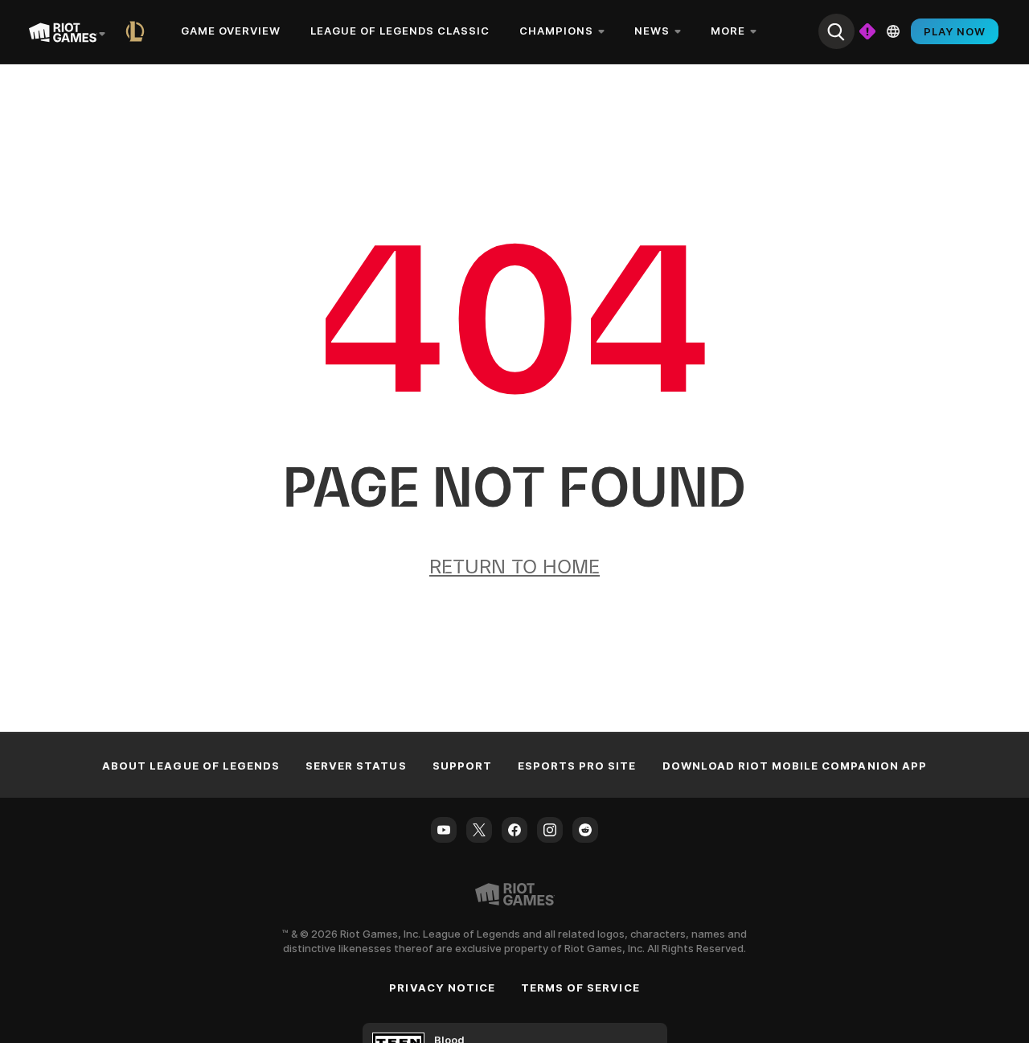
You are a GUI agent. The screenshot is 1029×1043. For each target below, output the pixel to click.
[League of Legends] (138, 31)
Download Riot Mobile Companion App (794, 765)
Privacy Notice (442, 987)
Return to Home (514, 566)
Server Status (356, 765)
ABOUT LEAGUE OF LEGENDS (191, 765)
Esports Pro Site (577, 765)
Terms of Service (580, 987)
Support (462, 765)
